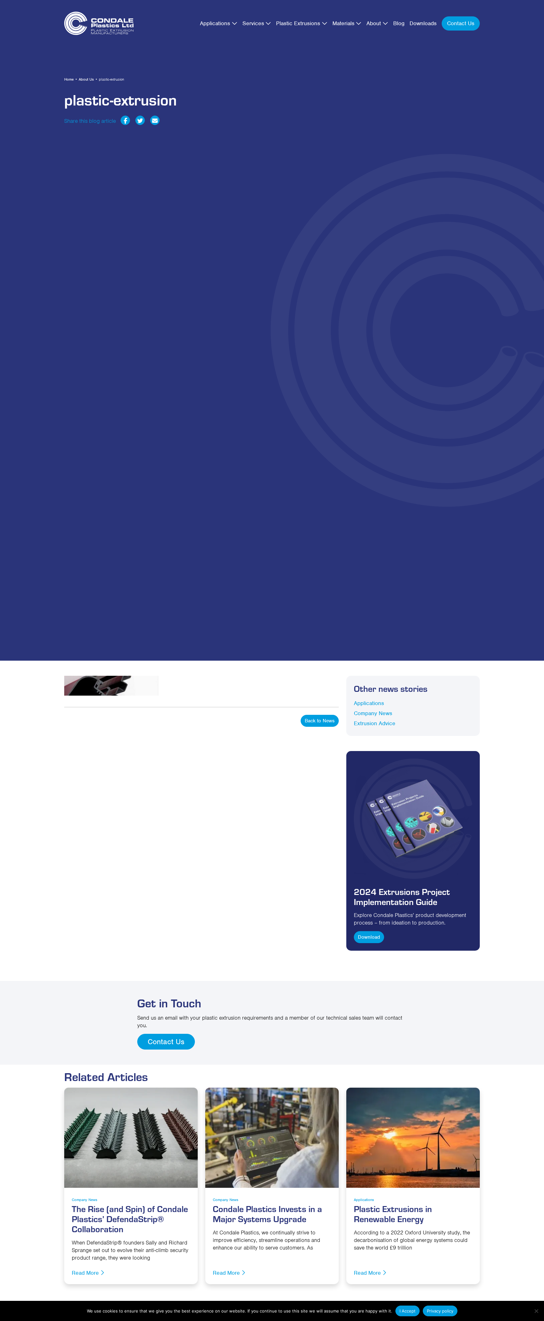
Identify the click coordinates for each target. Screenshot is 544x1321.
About (373, 23)
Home (69, 79)
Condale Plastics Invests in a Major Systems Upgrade (267, 1213)
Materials (343, 23)
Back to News (320, 721)
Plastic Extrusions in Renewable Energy (393, 1213)
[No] (536, 1311)
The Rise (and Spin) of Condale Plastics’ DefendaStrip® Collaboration (130, 1218)
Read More (86, 1272)
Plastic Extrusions (298, 23)
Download (369, 937)
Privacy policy (440, 1310)
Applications (215, 23)
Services (253, 23)
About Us (86, 79)
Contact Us (460, 23)
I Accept (408, 1310)
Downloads (423, 23)
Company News (373, 713)
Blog (399, 23)
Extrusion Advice (374, 723)
